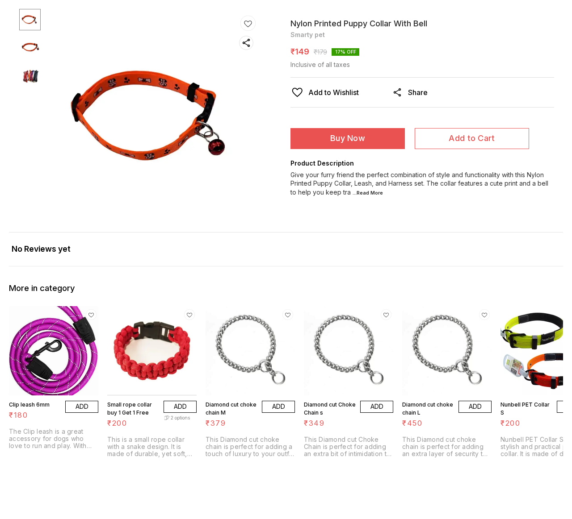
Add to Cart (472, 138)
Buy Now (347, 138)
